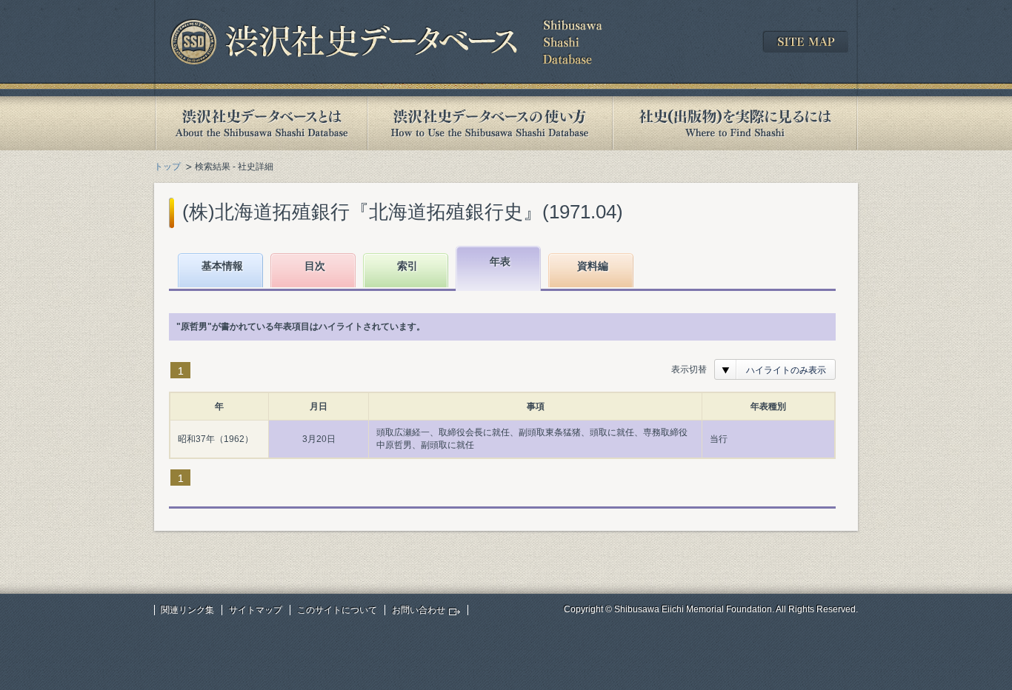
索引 (407, 266)
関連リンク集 (187, 610)
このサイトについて (337, 610)
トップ (167, 166)
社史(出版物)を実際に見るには (735, 123)
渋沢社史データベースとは (260, 123)
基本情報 (222, 266)
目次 (314, 266)
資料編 (592, 266)
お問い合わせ (418, 610)
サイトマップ (255, 610)
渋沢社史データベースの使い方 (490, 123)
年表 (500, 261)
